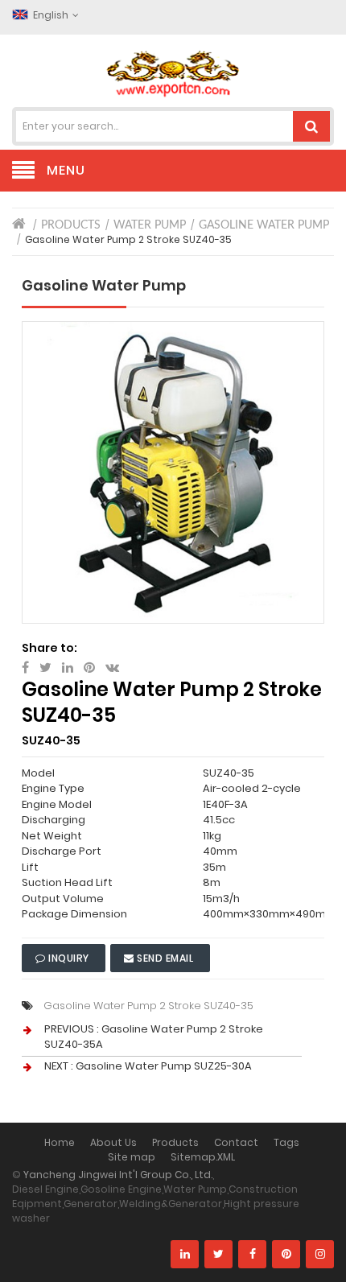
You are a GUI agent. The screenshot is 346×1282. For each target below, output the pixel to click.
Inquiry (69, 958)
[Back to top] (329, 1253)
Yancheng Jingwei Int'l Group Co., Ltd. (117, 1174)
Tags (286, 1142)
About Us (113, 1142)
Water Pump (149, 225)
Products (71, 225)
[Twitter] (218, 1254)
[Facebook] (252, 1254)
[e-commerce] (173, 73)
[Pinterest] (286, 1254)
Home (59, 1142)
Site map (131, 1157)
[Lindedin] (185, 1254)
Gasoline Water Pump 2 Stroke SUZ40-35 (148, 1005)
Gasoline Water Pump (264, 225)
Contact (236, 1142)
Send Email (165, 958)
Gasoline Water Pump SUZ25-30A (164, 1066)
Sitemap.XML (203, 1157)
